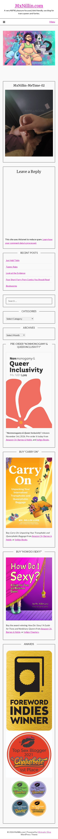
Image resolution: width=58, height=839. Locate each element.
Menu (52, 21)
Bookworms (11, 286)
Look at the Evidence (15, 273)
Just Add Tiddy (13, 260)
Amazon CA (11, 439)
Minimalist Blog (44, 832)
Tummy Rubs (12, 267)
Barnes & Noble (24, 439)
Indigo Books (43, 439)
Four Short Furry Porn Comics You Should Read (28, 279)
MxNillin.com (29, 5)
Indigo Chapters (31, 632)
